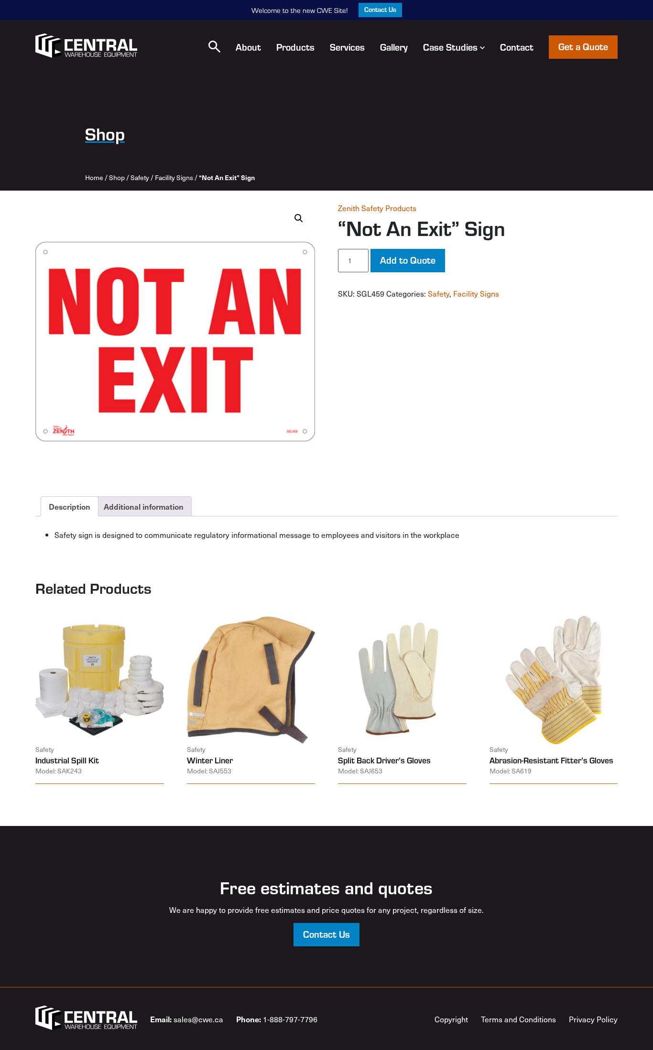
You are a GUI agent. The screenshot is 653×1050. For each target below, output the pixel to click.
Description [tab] (69, 506)
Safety (140, 177)
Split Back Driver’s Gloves (384, 760)
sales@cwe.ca (186, 1019)
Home (94, 177)
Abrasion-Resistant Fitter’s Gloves (551, 760)
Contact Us (380, 9)
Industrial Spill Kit (67, 760)
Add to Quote (407, 259)
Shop (117, 177)
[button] (214, 47)
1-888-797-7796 (276, 1019)
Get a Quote (583, 46)
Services (347, 47)
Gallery (394, 47)
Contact (516, 47)
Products (295, 47)
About (248, 47)
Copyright (451, 1019)
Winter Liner (210, 760)
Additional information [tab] (144, 506)
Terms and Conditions (518, 1019)
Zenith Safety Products (377, 208)
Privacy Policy (593, 1019)
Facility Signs (174, 177)
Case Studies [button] (450, 47)
